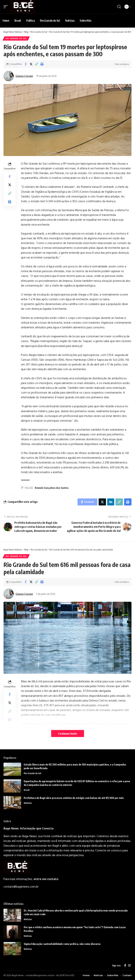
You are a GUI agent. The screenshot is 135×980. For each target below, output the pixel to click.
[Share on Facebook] (25, 64)
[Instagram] (129, 965)
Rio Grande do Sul (16, 38)
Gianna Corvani (24, 75)
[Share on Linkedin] (110, 501)
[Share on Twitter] (30, 64)
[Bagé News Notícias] (22, 6)
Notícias (28, 802)
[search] (119, 7)
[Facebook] (125, 965)
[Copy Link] (36, 64)
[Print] (41, 64)
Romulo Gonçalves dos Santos (52, 487)
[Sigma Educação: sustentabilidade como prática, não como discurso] (12, 948)
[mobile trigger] (6, 6)
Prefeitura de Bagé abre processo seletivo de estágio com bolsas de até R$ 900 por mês (74, 797)
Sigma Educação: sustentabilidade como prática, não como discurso (62, 943)
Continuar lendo (67, 733)
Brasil (26, 789)
